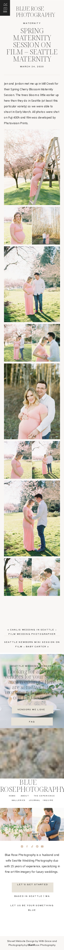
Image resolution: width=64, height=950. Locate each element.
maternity (32, 23)
